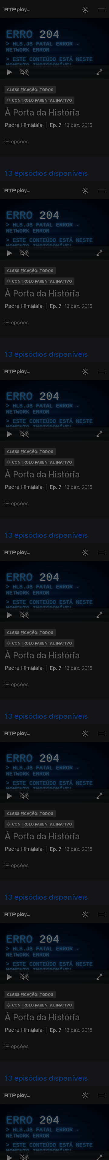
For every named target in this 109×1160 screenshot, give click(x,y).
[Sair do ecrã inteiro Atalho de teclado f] (99, 1153)
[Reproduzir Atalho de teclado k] (9, 1153)
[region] (54, 580)
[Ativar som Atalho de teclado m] (24, 1153)
